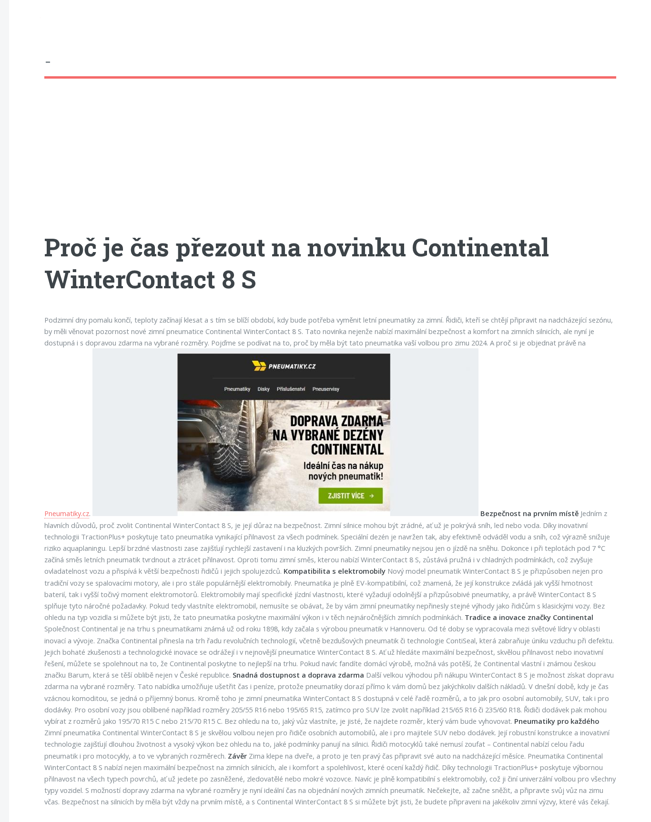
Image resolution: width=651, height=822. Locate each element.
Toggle (25, 20)
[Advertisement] (330, 164)
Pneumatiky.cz (66, 513)
